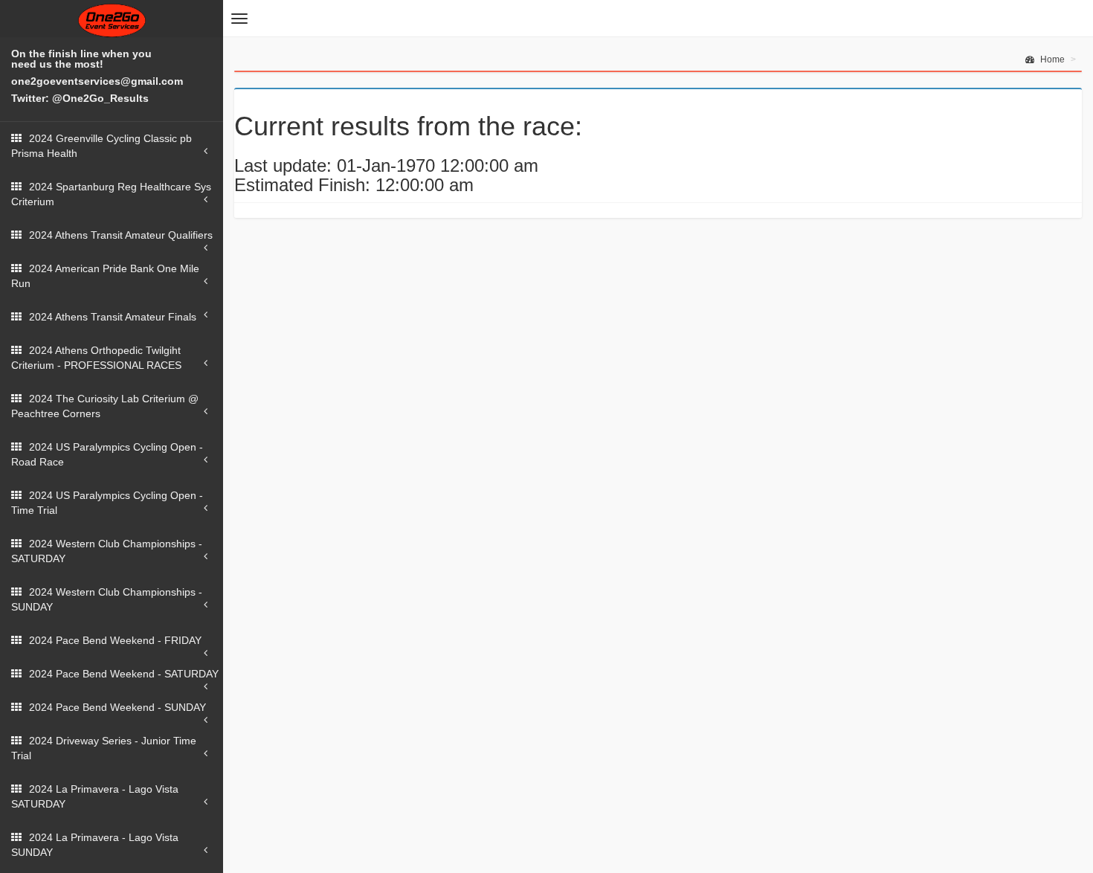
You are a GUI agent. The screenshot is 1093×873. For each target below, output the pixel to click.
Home (1051, 59)
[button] (239, 18)
